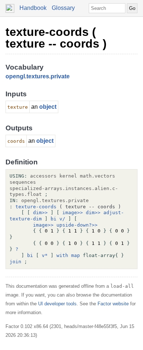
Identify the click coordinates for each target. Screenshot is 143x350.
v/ (62, 218)
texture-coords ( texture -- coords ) (56, 37)
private (60, 76)
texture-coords (35, 206)
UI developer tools (57, 303)
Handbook (33, 8)
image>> (72, 212)
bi (53, 218)
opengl (15, 76)
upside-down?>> (77, 225)
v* (45, 255)
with (62, 255)
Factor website (113, 303)
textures (37, 76)
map (75, 255)
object (47, 107)
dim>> (40, 212)
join (15, 261)
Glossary (63, 8)
